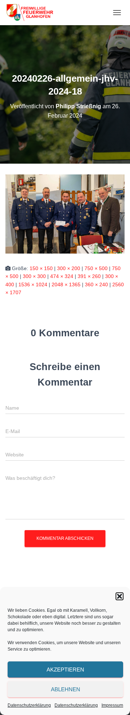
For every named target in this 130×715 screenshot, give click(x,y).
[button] (119, 596)
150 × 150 (41, 268)
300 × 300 (34, 276)
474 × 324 (61, 276)
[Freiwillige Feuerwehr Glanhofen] (32, 13)
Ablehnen (65, 689)
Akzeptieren (65, 669)
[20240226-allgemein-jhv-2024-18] (65, 213)
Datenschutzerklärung (29, 705)
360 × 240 (96, 284)
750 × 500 (96, 268)
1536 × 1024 (32, 284)
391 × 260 (89, 276)
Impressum (112, 705)
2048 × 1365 (66, 284)
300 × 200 (68, 268)
